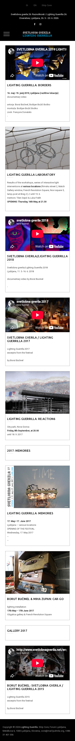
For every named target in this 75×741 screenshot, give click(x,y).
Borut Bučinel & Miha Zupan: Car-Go (35, 599)
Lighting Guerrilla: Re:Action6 (31, 418)
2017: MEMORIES (18, 450)
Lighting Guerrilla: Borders (29, 85)
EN (35, 5)
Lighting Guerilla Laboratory (31, 174)
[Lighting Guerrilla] (37, 34)
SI (27, 5)
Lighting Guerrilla (29, 727)
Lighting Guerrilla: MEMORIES (30, 513)
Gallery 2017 (17, 630)
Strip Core (47, 5)
